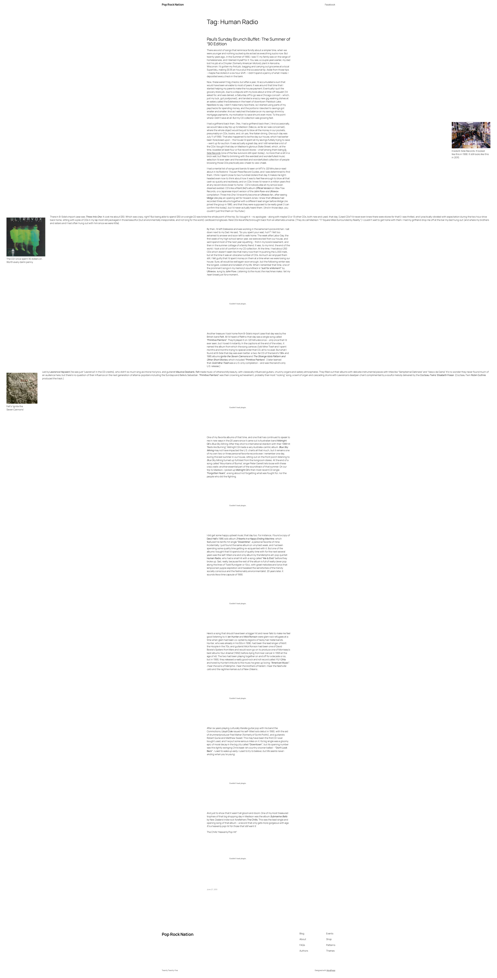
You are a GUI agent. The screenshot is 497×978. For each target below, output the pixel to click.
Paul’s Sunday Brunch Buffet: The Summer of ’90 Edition (248, 41)
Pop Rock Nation (173, 4)
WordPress (331, 970)
